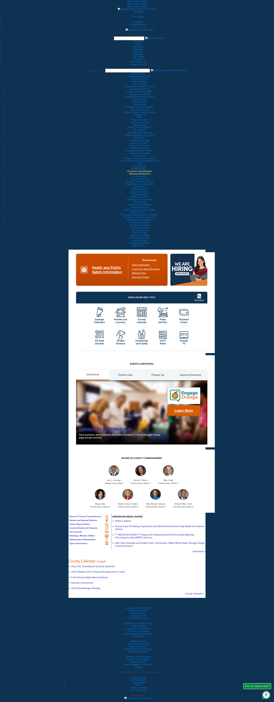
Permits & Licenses (138, 652)
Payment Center (138, 24)
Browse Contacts (139, 687)
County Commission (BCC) (138, 608)
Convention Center (138, 618)
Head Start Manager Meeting (85, 588)
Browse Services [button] (177, 70)
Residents (138, 41)
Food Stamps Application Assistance (89, 577)
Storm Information (141, 265)
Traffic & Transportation (138, 659)
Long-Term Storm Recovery (146, 269)
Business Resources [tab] (190, 375)
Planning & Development (138, 657)
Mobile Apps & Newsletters (82, 539)
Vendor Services (138, 662)
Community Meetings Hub (105, 429)
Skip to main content (137, 1)
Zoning (138, 667)
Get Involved (75, 532)
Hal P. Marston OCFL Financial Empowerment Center (98, 572)
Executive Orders (140, 277)
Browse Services (138, 64)
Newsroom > (199, 551)
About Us (138, 51)
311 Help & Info (139, 690)
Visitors (138, 44)
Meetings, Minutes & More (82, 536)
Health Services (138, 641)
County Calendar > (194, 593)
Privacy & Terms (138, 677)
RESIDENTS (138, 73)
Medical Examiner (138, 646)
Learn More (184, 410)
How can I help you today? (257, 686)
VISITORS (138, 138)
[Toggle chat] (265, 694)
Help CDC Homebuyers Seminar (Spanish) (93, 566)
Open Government (78, 543)
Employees (138, 49)
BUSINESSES (138, 168)
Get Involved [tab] (92, 374)
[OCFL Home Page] (137, 9)
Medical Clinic (139, 273)
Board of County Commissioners (85, 516)
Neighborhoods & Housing (138, 649)
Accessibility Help (137, 4)
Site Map (138, 11)
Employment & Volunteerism (138, 634)
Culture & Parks (138, 626)
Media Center (138, 613)
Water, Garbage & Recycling (138, 664)
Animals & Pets (138, 616)
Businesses (138, 46)
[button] (154, 38)
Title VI (138, 685)
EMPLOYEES (138, 212)
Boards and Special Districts (83, 520)
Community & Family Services (139, 86)
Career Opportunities (79, 524)
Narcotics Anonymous (82, 583)
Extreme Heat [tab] (125, 375)
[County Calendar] (137, 561)
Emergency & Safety (138, 631)
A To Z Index (138, 17)
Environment (138, 636)
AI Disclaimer (139, 680)
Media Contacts (123, 521)
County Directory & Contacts (83, 528)
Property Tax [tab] (158, 375)
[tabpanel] (141, 412)
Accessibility (139, 682)
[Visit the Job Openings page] (188, 270)
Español (138, 22)
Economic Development (138, 628)
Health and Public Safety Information (107, 270)
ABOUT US (138, 246)
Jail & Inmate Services (138, 644)
